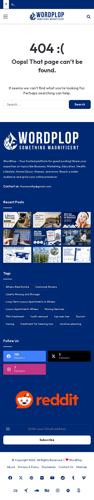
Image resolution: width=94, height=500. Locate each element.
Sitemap (81, 467)
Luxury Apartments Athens (22, 309)
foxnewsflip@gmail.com (35, 186)
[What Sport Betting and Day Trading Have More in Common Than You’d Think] (17, 237)
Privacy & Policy (28, 467)
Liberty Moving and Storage (23, 294)
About (11, 467)
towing (10, 323)
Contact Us (66, 467)
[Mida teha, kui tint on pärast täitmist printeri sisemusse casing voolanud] (17, 255)
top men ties (62, 316)
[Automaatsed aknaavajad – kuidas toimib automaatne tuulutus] (47, 255)
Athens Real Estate (17, 286)
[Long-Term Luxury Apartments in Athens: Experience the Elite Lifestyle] (47, 220)
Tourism (80, 316)
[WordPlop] (47, 16)
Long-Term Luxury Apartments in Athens (30, 301)
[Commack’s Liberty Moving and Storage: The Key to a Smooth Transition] (17, 220)
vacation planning (70, 323)
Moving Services (54, 309)
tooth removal (39, 316)
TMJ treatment (15, 316)
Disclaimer (49, 467)
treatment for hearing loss (36, 323)
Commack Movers (46, 286)
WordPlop (75, 460)
